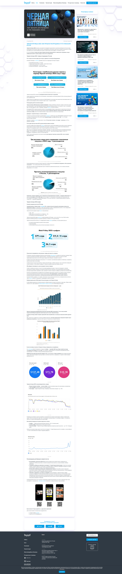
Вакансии (83, 2)
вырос (30, 278)
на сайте (37, 512)
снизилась (48, 115)
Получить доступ (92, 2)
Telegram (40, 526)
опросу (42, 125)
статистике (30, 349)
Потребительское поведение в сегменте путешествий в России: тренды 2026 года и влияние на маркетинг (86, 82)
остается (36, 120)
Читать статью (82, 37)
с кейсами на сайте (41, 480)
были (41, 210)
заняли (50, 220)
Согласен (62, 571)
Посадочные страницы (73, 2)
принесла (40, 217)
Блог (37, 2)
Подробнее (62, 569)
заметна (49, 107)
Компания (41, 2)
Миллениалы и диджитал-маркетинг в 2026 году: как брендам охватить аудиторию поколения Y (87, 30)
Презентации (49, 2)
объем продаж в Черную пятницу (45, 283)
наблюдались (53, 255)
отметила (37, 60)
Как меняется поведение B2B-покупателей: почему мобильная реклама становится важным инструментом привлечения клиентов (87, 108)
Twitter (60, 526)
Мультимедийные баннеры (60, 2)
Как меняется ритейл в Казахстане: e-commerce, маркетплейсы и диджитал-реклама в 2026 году (87, 56)
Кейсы (33, 2)
